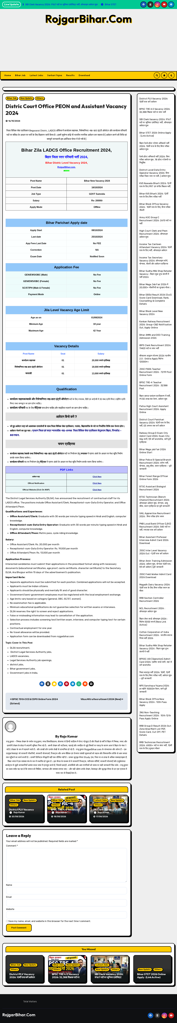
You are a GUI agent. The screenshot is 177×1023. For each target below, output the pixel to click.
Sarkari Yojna (54, 75)
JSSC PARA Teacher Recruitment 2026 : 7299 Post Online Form (155, 372)
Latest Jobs (36, 75)
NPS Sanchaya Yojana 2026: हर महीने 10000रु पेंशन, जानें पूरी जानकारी (154, 688)
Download (84, 75)
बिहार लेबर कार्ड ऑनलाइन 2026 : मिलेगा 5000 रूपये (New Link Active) (153, 621)
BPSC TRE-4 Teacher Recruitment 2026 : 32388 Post (153, 385)
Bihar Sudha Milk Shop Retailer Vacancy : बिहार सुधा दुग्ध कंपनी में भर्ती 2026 (155, 274)
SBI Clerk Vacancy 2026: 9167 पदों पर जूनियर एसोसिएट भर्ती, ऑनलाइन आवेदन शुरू (155, 122)
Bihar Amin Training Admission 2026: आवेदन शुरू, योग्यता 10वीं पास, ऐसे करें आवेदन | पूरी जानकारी (155, 564)
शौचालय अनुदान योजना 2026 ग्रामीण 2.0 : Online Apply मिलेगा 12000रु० (155, 358)
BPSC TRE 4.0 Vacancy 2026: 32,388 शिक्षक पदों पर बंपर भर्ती (66, 977)
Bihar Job (20, 75)
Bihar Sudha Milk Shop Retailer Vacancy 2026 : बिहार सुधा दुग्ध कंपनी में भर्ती (155, 648)
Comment (12, 845)
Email (9, 897)
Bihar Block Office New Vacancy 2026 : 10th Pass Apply (153, 702)
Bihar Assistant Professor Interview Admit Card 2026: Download (154, 540)
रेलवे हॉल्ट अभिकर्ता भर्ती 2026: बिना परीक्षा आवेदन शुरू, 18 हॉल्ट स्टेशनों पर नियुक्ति (155, 159)
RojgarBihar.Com (88, 19)
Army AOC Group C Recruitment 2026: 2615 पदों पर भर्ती (155, 220)
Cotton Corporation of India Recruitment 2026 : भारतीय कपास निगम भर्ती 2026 (155, 635)
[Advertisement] (88, 50)
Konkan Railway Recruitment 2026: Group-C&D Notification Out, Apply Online (155, 324)
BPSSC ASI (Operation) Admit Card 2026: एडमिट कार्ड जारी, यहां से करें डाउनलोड (155, 662)
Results (70, 75)
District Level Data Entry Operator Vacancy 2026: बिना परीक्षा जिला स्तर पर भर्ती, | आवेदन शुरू (155, 173)
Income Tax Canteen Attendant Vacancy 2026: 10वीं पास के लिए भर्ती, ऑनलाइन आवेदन (155, 247)
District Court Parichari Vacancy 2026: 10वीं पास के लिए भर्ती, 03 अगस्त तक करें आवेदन (154, 422)
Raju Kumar (69, 736)
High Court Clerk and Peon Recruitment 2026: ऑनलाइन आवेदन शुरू (153, 234)
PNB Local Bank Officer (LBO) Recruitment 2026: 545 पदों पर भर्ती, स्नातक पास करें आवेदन (155, 526)
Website (10, 909)
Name (9, 885)
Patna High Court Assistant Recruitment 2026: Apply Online (154, 409)
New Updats (26, 98)
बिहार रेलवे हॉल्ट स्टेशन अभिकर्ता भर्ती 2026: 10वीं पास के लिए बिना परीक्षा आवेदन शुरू (154, 146)
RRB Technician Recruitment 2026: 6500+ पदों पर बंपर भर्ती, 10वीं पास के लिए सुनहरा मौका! (155, 745)
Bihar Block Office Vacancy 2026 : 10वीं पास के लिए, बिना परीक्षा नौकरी (155, 207)
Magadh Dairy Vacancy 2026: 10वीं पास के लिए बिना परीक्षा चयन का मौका (154, 587)
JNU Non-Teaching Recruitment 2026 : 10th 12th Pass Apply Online (155, 715)
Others (39, 98)
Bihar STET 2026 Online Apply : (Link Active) (151, 976)
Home (7, 75)
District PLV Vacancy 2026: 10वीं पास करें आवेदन (22, 976)
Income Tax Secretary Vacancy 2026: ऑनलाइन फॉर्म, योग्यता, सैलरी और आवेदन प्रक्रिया (153, 260)
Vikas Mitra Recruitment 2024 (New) (101, 699)
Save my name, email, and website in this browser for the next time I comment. (49, 921)
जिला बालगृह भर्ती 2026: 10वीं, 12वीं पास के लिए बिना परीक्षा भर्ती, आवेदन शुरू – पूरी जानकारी (155, 675)
